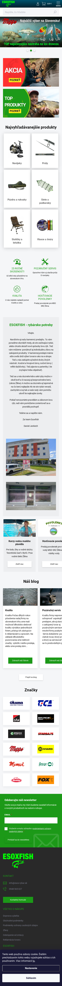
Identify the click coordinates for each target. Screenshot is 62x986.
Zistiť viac (19, 564)
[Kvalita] (20, 597)
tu (34, 960)
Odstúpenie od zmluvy (13, 935)
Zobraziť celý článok (20, 661)
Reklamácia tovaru (11, 940)
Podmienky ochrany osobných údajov (20, 925)
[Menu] (58, 4)
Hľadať (55, 12)
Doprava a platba (11, 916)
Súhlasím (31, 978)
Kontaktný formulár (18, 900)
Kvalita (9, 610)
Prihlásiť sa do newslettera (18, 840)
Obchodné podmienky (13, 920)
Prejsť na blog (31, 677)
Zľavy (5, 930)
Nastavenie (31, 968)
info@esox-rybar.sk (18, 883)
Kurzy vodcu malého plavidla (20, 542)
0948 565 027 (15, 889)
